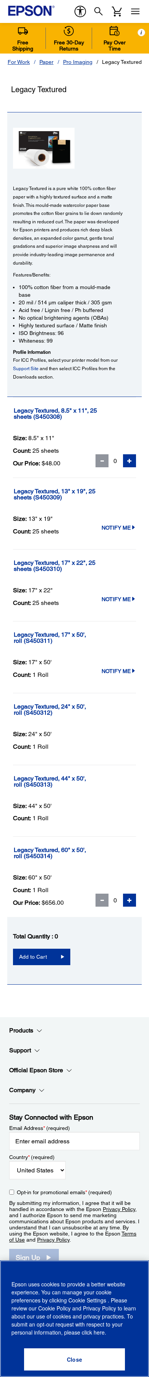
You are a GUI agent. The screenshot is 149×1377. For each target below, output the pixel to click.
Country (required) (32, 1157)
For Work (19, 62)
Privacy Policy (119, 1209)
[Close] (74, 1359)
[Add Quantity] (129, 460)
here (99, 1332)
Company (22, 1090)
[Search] (98, 11)
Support (20, 1050)
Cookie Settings (88, 1300)
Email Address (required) (39, 1128)
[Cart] (117, 11)
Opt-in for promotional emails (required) (64, 1192)
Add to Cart (33, 957)
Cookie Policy (54, 1308)
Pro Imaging (77, 62)
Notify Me (116, 528)
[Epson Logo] (31, 10)
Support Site (26, 368)
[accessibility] (80, 11)
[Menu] (135, 11)
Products (21, 1030)
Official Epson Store (36, 1070)
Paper (46, 62)
